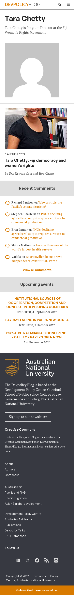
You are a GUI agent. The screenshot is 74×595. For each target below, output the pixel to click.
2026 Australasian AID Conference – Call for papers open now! (37, 335)
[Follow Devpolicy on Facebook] (37, 560)
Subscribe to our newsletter (37, 590)
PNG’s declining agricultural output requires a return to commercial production (38, 218)
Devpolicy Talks (15, 530)
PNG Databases (15, 536)
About (9, 464)
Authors (10, 469)
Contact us (12, 475)
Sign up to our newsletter (28, 417)
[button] (58, 5)
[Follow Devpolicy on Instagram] (27, 560)
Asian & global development (23, 503)
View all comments (37, 270)
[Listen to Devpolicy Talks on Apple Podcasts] (56, 560)
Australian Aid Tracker (19, 519)
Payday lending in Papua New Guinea (37, 320)
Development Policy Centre (23, 513)
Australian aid (13, 487)
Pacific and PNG (15, 492)
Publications (13, 524)
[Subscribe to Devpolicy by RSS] (46, 560)
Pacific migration (16, 498)
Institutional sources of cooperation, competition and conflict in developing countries (37, 303)
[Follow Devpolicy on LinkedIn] (18, 560)
